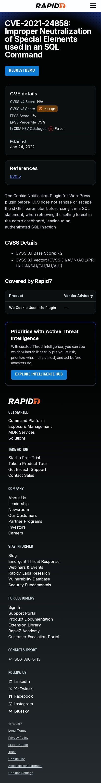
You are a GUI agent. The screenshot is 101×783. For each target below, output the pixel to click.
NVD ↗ (15, 177)
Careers (15, 533)
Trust (12, 752)
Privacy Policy (18, 737)
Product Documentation (30, 619)
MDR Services (21, 432)
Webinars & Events (25, 567)
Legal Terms (17, 730)
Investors (17, 527)
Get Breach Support (27, 469)
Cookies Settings (20, 773)
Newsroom (18, 509)
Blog (12, 555)
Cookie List (16, 759)
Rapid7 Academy (24, 630)
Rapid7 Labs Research (29, 573)
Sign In (14, 607)
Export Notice (18, 745)
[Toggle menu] (93, 5)
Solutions (17, 438)
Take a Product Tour (27, 463)
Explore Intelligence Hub (39, 374)
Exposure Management (30, 426)
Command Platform (26, 420)
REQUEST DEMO (22, 71)
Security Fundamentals (29, 584)
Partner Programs (25, 521)
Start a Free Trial (24, 457)
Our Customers (22, 515)
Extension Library (24, 625)
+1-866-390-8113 (24, 659)
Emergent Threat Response (34, 561)
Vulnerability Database (29, 579)
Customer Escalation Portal (33, 636)
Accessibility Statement (25, 766)
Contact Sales (21, 475)
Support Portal (22, 613)
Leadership (18, 503)
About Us (17, 497)
